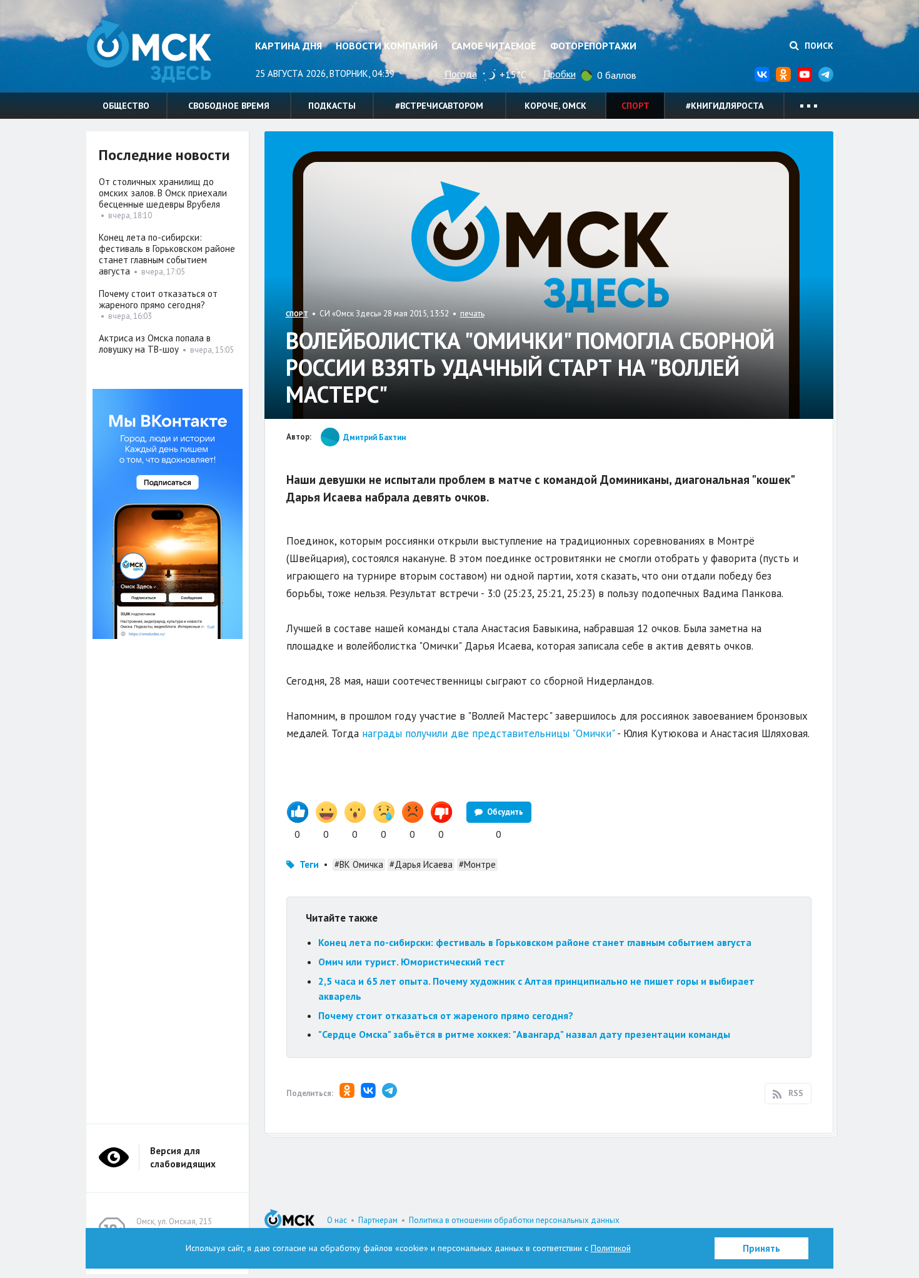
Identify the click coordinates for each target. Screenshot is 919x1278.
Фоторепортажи (593, 45)
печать (472, 313)
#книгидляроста (724, 105)
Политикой (611, 1248)
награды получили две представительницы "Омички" (488, 733)
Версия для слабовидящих (183, 1157)
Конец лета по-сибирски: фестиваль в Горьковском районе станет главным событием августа (534, 942)
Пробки (559, 74)
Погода (460, 74)
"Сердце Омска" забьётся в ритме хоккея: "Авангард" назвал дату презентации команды (524, 1034)
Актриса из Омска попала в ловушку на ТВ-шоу (155, 343)
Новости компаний (387, 45)
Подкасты (332, 105)
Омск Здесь (148, 51)
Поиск (817, 45)
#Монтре (477, 864)
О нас (337, 1220)
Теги (309, 864)
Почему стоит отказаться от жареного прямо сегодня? (445, 1015)
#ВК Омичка (358, 864)
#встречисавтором (439, 105)
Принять (761, 1248)
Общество (126, 105)
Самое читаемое (493, 45)
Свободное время (228, 105)
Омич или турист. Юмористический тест (411, 961)
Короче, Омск (555, 105)
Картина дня (288, 45)
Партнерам (378, 1220)
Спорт (635, 105)
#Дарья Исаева (421, 864)
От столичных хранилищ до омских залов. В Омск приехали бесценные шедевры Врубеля (163, 193)
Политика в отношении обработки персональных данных (514, 1220)
